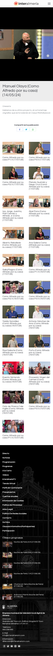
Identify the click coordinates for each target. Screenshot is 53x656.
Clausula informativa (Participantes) (18, 526)
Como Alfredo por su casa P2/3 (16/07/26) (13, 297)
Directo (5, 453)
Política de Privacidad (12, 505)
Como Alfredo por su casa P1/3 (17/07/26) (13, 158)
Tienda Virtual (8, 483)
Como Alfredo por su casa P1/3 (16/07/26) (39, 271)
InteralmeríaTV (9, 479)
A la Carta (6, 471)
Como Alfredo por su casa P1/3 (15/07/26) (13, 436)
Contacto (6, 518)
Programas (7, 466)
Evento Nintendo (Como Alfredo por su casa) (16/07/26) (12, 379)
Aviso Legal (7, 509)
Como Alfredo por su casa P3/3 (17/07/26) (39, 158)
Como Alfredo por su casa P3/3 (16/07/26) (39, 297)
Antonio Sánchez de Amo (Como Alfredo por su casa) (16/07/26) (39, 324)
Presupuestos (8, 492)
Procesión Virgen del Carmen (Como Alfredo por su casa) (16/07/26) (39, 380)
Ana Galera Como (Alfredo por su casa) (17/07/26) (39, 245)
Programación (8, 462)
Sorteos (6, 522)
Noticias (6, 458)
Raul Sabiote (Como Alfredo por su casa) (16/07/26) (12, 352)
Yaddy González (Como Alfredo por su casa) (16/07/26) (12, 323)
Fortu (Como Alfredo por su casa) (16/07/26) (39, 352)
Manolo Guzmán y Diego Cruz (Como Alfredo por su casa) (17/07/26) (39, 185)
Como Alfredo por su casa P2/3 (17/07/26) (13, 183)
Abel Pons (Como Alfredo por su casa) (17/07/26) (39, 213)
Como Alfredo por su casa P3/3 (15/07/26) (39, 407)
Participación (8, 531)
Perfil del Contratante (12, 488)
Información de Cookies (13, 501)
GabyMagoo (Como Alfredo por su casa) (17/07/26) (12, 272)
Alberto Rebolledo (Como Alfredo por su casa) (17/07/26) (12, 245)
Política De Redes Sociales (14, 514)
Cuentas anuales (10, 496)
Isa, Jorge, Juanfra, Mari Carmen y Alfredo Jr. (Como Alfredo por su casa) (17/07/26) (12, 215)
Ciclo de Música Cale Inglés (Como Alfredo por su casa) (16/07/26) (13, 409)
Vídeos (5, 475)
